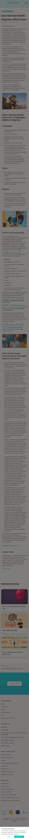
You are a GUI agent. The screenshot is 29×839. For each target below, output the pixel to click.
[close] (27, 828)
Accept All (19, 836)
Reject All (9, 836)
